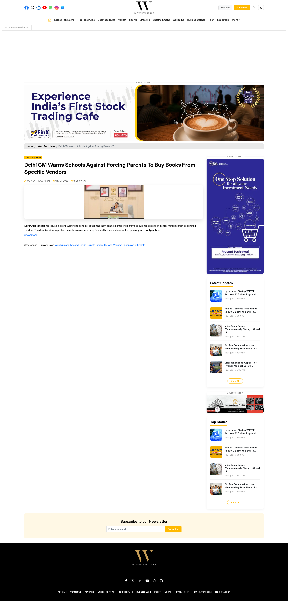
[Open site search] (254, 7)
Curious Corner (196, 19)
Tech (211, 19)
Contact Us (75, 591)
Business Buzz (106, 19)
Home (30, 146)
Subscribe (241, 7)
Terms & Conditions (202, 591)
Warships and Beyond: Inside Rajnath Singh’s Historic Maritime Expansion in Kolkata (100, 244)
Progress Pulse (86, 19)
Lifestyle (145, 19)
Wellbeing (178, 19)
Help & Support (222, 591)
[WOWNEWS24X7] (144, 7)
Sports (133, 19)
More (235, 19)
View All (235, 381)
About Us (225, 7)
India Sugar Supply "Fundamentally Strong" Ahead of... (242, 329)
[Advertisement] (144, 55)
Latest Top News (64, 19)
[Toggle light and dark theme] (261, 7)
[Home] (49, 20)
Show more (30, 234)
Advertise (89, 591)
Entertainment (161, 19)
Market (122, 19)
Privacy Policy (182, 591)
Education (223, 19)
